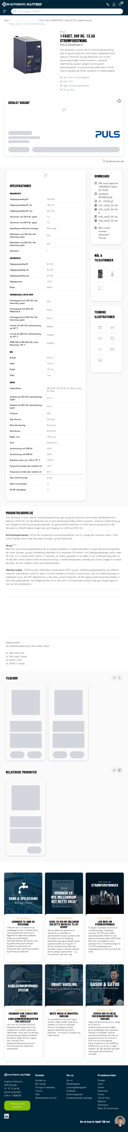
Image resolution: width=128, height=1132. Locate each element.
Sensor (101, 1087)
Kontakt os (40, 1080)
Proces (101, 1094)
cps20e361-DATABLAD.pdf (105, 196)
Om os (69, 1080)
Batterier (102, 1101)
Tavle (100, 1084)
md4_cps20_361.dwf (108, 222)
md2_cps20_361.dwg (108, 211)
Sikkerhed (102, 1091)
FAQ (37, 1094)
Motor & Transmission (108, 1108)
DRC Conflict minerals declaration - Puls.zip (104, 233)
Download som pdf (115, 161)
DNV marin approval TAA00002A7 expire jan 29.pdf (108, 186)
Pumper (101, 1080)
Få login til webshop (45, 1087)
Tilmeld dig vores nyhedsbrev (17, 1106)
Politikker (71, 1091)
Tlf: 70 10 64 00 (11, 1088)
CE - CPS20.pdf (105, 201)
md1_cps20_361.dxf (108, 205)
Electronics (103, 1105)
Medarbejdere (73, 1084)
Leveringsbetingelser (76, 1087)
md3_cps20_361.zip (108, 216)
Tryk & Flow (104, 1098)
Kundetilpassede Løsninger (79, 1098)
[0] (120, 4)
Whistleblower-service (45, 1098)
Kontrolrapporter (74, 1094)
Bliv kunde (40, 1084)
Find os (38, 1091)
